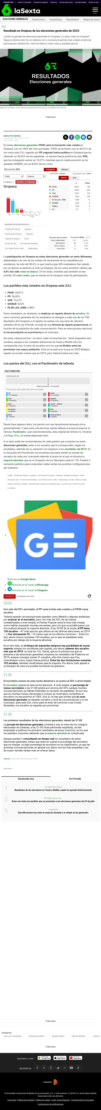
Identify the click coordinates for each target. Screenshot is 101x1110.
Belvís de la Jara (79, 484)
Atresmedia (50, 1082)
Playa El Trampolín (24, 2)
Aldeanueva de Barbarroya (50, 484)
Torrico (26, 239)
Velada (10, 484)
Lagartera (27, 229)
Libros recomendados (12, 1036)
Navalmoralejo (34, 484)
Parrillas (25, 484)
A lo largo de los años (53, 787)
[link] (44, 1058)
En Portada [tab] (75, 778)
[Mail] (89, 137)
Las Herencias (66, 484)
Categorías (6, 1033)
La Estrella (11, 488)
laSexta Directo (58, 1036)
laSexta (7, 759)
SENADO (64, 170)
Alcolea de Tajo (10, 244)
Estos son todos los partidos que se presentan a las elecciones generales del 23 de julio (53, 801)
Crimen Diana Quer (66, 2)
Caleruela (29, 234)
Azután (71, 480)
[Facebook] (71, 137)
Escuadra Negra (80, 2)
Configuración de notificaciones (50, 1104)
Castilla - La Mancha (26, 182)
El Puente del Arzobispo (29, 244)
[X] (65, 137)
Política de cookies (43, 1100)
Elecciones (8, 769)
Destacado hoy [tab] (26, 778)
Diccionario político (36, 1036)
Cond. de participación (61, 1100)
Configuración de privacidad (82, 1100)
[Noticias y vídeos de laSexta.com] (4, 10)
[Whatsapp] (77, 137)
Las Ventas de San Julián (14, 248)
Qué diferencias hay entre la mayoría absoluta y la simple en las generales (53, 812)
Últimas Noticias (78, 1036)
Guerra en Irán (94, 2)
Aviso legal (11, 1100)
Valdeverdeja (33, 248)
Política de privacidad (25, 1100)
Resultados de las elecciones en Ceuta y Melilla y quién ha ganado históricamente (53, 790)
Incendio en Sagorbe (41, 2)
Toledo (9, 475)
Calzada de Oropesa (12, 239)
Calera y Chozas (81, 480)
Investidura (56, 19)
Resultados (72, 19)
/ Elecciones (14, 759)
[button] (93, 10)
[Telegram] (83, 137)
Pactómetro (38, 19)
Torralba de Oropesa (12, 229)
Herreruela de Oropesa (13, 234)
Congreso (8, 182)
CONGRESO (50, 170)
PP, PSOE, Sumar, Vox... (53, 798)
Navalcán (17, 484)
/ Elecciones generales (28, 759)
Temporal (53, 2)
